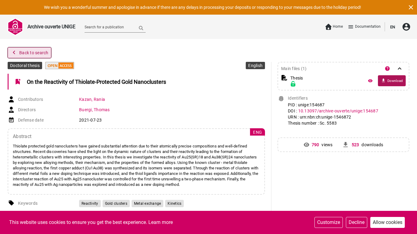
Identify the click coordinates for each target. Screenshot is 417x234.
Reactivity (90, 203)
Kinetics (174, 203)
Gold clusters (116, 203)
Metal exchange (147, 203)
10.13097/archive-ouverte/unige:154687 (338, 110)
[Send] (141, 27)
